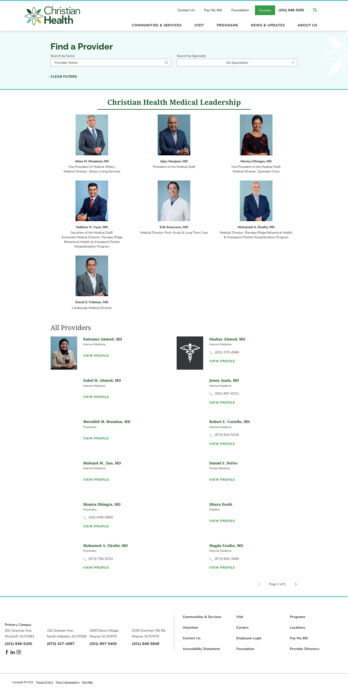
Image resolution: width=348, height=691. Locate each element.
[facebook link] (7, 652)
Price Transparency (67, 682)
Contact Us (186, 10)
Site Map (87, 682)
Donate (265, 10)
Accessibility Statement (201, 649)
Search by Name (63, 56)
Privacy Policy (44, 682)
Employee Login (249, 638)
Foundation (240, 10)
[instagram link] (19, 652)
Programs (227, 25)
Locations (297, 627)
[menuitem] (156, 26)
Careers (242, 627)
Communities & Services (157, 25)
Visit (199, 25)
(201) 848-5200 (291, 10)
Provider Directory (304, 649)
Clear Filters (64, 76)
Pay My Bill (213, 10)
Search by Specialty (191, 56)
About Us (307, 25)
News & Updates (268, 25)
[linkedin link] (12, 652)
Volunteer (190, 627)
